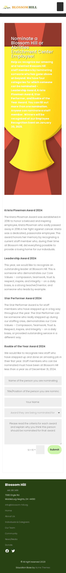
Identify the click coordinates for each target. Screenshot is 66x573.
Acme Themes (42, 567)
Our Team (10, 527)
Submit (54, 449)
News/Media (11, 539)
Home (8, 510)
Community (11, 533)
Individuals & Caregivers (17, 522)
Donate (9, 544)
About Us (10, 516)
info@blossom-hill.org (16, 504)
